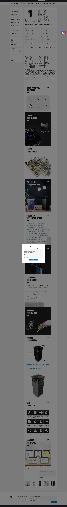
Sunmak (33, 259)
